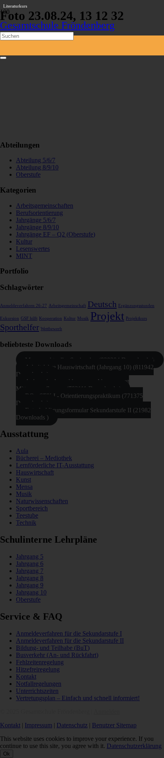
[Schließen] (3, 58)
